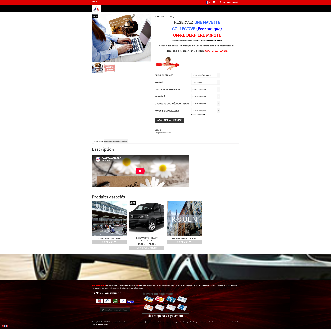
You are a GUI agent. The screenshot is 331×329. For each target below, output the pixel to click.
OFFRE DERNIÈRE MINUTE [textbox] (202, 75)
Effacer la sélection (198, 114)
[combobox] (205, 75)
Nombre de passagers (167, 110)
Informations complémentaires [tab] (115, 141)
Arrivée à (160, 96)
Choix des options (147, 247)
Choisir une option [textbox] (199, 89)
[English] (3, 325)
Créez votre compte (214, 40)
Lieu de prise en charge (167, 89)
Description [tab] (99, 141)
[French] (208, 2)
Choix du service (164, 75)
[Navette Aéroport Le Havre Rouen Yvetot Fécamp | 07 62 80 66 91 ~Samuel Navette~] (115, 8)
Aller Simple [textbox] (197, 82)
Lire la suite (109, 242)
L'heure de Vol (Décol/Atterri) (172, 103)
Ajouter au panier (169, 120)
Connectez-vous (199, 40)
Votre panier (230, 2)
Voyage (159, 82)
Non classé (167, 133)
